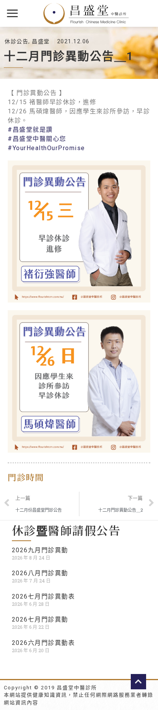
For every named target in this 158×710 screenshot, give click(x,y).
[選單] (13, 13)
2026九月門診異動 (40, 550)
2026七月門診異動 (40, 619)
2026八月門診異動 (40, 573)
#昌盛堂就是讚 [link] (30, 129)
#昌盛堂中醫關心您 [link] (37, 138)
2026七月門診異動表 (43, 596)
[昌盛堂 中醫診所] (86, 13)
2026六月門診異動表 (43, 642)
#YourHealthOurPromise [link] (46, 148)
